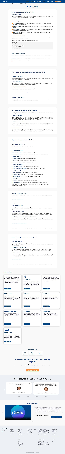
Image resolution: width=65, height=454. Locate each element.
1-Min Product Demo (54, 433)
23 (43, 396)
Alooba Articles (40, 446)
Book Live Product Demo (55, 429)
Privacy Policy (53, 439)
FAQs (52, 440)
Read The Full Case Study (56, 417)
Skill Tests (19, 430)
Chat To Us (28, 430)
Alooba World (11, 434)
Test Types (19, 431)
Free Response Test (20, 443)
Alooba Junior (11, 433)
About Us (53, 441)
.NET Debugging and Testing (19, 3)
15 (34, 396)
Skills (12, 3)
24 (44, 396)
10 (28, 396)
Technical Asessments (20, 432)
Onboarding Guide (29, 432)
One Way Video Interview (21, 444)
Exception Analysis (32, 354)
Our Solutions (29, 431)
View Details (8, 288)
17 (36, 396)
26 (46, 396)
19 (38, 396)
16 (35, 396)
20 (39, 396)
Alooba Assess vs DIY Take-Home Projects (43, 442)
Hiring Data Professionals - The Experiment (43, 444)
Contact (53, 430)
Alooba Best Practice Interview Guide (42, 431)
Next (60, 389)
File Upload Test (20, 445)
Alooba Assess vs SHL (41, 441)
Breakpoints (25, 354)
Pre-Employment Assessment (21, 433)
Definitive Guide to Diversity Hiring (42, 434)
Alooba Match (11, 430)
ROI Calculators (40, 443)
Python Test (19, 440)
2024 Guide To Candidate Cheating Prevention (43, 432)
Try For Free (58, 1)
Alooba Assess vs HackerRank (42, 440)
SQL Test (19, 439)
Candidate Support (54, 431)
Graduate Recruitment (30, 434)
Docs (52, 432)
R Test (18, 441)
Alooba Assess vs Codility (41, 439)
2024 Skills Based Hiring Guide (42, 429)
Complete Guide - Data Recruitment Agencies (43, 430)
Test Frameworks (39, 354)
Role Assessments (20, 429)
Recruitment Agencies (40, 445)
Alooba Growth (12, 431)
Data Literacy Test (20, 434)
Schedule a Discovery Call (32, 370)
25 (45, 396)
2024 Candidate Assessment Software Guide (43, 433)
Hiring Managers (29, 433)
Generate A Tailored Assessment (31, 429)
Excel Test (19, 442)
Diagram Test (19, 446)
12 (30, 396)
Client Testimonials (54, 434)
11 (29, 396)
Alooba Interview (12, 432)
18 (37, 396)
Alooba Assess (11, 429)
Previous (4, 389)
